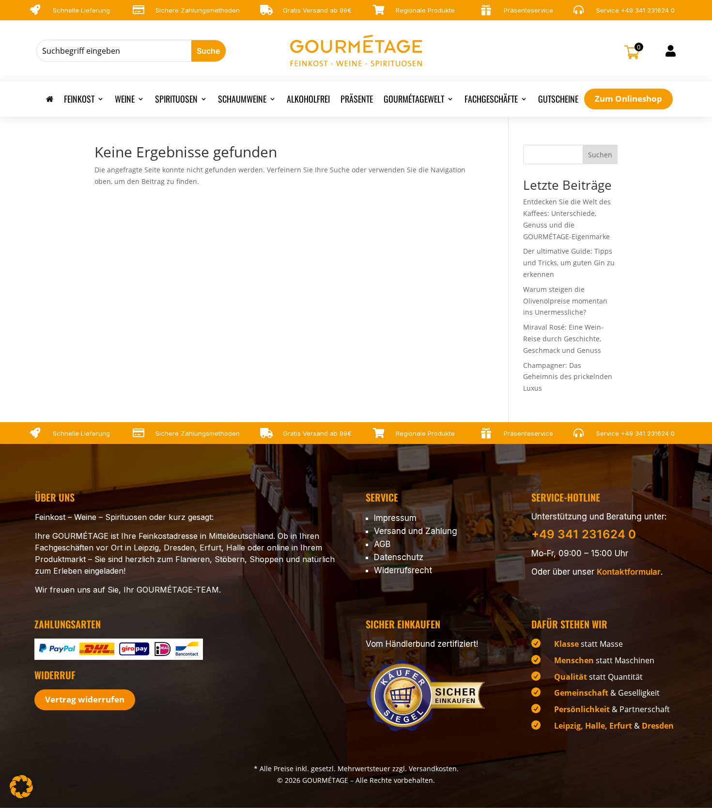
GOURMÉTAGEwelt (414, 100)
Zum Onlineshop (628, 98)
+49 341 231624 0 (648, 10)
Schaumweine (242, 100)
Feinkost (79, 100)
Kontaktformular (629, 572)
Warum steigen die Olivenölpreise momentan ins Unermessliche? (565, 301)
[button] (21, 786)
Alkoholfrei (308, 100)
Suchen (600, 154)
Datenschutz (398, 557)
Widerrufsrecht (403, 570)
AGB (382, 544)
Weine (125, 100)
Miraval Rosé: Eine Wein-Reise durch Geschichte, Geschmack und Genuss (563, 338)
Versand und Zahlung (415, 531)
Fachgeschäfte (491, 100)
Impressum (395, 518)
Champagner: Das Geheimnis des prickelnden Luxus (567, 377)
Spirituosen (176, 100)
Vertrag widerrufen (84, 699)
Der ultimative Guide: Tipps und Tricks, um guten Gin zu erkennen (569, 262)
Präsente (357, 100)
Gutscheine (558, 100)
